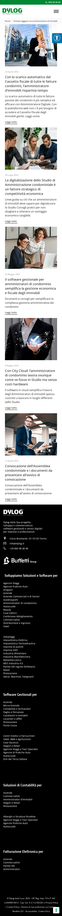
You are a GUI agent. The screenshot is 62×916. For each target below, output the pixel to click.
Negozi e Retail (11, 745)
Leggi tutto (11, 121)
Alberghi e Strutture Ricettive (19, 816)
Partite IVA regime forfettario (19, 666)
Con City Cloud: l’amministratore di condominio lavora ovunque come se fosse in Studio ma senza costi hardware (31, 377)
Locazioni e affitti (12, 718)
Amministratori (11, 869)
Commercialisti (11, 619)
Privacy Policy (52, 902)
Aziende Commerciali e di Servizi (21, 596)
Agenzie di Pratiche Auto (16, 752)
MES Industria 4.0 (13, 663)
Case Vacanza (10, 742)
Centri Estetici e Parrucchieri (19, 735)
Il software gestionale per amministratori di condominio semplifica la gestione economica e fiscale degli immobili (30, 286)
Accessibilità (31, 911)
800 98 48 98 (54, 2)
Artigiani (8, 589)
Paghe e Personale (13, 712)
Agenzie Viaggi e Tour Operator (20, 749)
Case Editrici (10, 613)
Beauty (7, 609)
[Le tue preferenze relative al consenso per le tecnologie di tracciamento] (56, 910)
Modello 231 (18, 911)
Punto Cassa (10, 725)
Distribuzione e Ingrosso (16, 623)
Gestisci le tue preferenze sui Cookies (38, 907)
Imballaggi (9, 636)
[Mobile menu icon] (56, 11)
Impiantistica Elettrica (15, 640)
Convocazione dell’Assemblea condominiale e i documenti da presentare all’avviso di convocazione (28, 473)
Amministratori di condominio (20, 603)
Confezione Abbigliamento (18, 616)
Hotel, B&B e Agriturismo (17, 739)
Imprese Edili (10, 650)
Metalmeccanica (12, 660)
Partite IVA (9, 865)
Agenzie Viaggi (11, 583)
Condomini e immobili (15, 715)
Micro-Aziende (11, 705)
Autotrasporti (10, 599)
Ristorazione (10, 673)
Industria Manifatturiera (16, 656)
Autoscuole (9, 606)
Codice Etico (44, 911)
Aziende (7, 593)
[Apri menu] (57, 38)
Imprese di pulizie (13, 646)
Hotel (6, 626)
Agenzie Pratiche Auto (15, 586)
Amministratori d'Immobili (17, 799)
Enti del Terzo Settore (15, 759)
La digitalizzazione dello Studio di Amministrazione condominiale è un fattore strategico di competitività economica (30, 187)
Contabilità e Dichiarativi (17, 708)
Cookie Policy (13, 907)
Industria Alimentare (14, 653)
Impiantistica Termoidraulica (19, 643)
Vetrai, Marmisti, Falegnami (18, 676)
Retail (6, 670)
